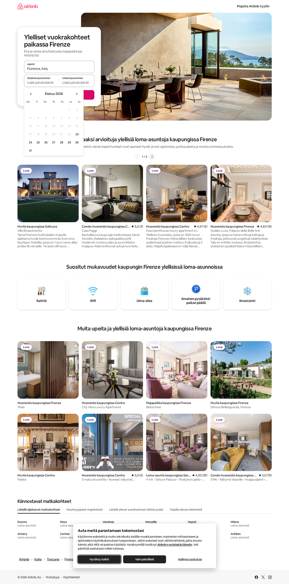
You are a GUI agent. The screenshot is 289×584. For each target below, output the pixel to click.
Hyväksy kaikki (99, 559)
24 (30, 142)
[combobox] (59, 68)
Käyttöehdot (71, 577)
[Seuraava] (152, 157)
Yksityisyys (52, 577)
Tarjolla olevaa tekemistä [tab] (186, 509)
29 (69, 142)
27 (53, 142)
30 (77, 142)
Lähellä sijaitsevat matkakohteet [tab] (38, 509)
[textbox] (41, 82)
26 (45, 142)
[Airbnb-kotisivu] (27, 6)
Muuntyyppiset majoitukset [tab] (85, 509)
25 (38, 142)
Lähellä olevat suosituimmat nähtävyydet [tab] (136, 509)
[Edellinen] (137, 157)
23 (77, 134)
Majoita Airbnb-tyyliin (253, 6)
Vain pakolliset (144, 559)
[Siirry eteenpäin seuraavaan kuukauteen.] (76, 94)
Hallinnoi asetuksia (190, 559)
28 (61, 142)
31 (30, 150)
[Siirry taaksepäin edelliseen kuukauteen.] (31, 94)
